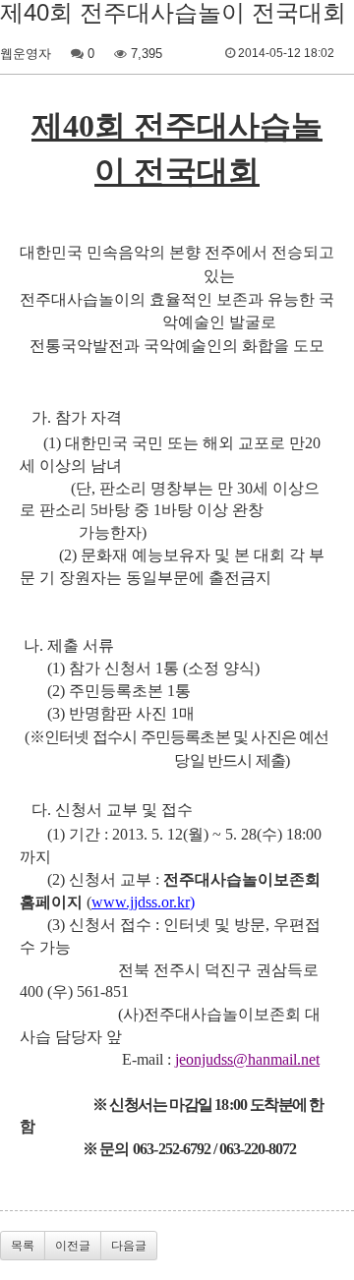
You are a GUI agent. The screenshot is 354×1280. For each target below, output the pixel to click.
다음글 (129, 1245)
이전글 (72, 1245)
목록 (22, 1245)
